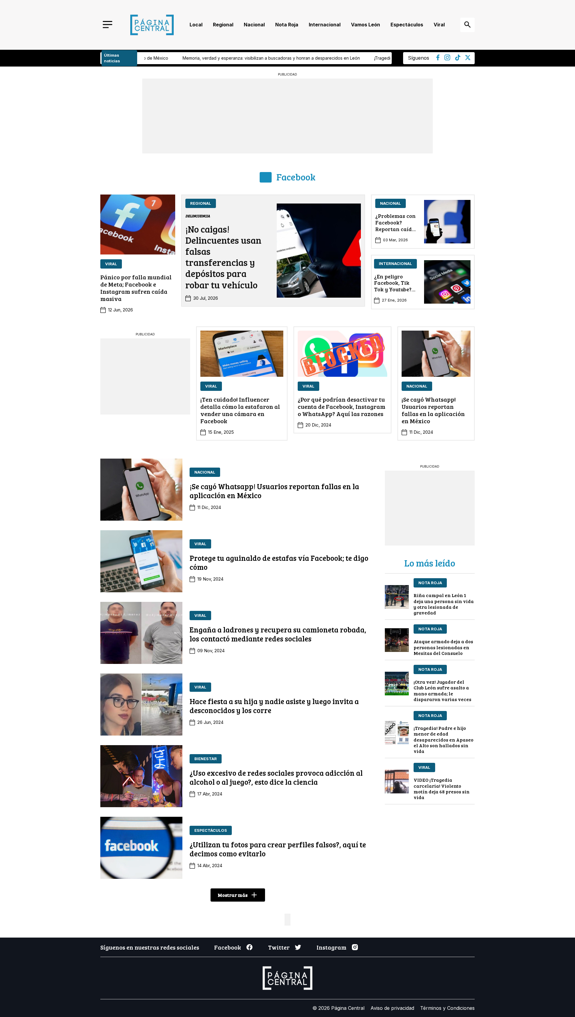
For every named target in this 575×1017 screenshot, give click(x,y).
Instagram (331, 947)
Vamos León (365, 25)
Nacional (254, 25)
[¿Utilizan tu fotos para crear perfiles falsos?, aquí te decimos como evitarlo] (141, 848)
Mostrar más (233, 895)
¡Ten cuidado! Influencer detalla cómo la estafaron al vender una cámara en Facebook (240, 410)
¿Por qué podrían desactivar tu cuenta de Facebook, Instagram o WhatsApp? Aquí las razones (341, 406)
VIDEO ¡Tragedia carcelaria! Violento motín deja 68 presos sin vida (442, 788)
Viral (439, 25)
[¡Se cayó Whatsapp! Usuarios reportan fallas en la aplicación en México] (436, 354)
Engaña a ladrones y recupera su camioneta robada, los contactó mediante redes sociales (278, 634)
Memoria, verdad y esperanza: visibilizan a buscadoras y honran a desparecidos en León (197, 58)
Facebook (295, 177)
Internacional (325, 25)
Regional (223, 25)
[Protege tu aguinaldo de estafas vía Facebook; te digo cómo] (141, 561)
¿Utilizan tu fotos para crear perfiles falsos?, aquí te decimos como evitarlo (278, 848)
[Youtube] (447, 59)
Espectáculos (407, 25)
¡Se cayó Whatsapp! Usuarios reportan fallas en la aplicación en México (433, 410)
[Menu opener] (107, 25)
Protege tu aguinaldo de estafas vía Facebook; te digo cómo (279, 562)
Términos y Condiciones (447, 1008)
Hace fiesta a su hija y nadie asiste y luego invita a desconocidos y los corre (274, 705)
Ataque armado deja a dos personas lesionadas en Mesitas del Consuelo (443, 647)
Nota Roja (286, 25)
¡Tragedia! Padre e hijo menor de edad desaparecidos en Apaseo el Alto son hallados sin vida (443, 739)
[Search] (467, 25)
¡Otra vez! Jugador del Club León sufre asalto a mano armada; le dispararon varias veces (442, 690)
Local (196, 25)
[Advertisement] (145, 375)
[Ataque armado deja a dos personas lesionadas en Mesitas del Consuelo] (397, 640)
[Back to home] (152, 24)
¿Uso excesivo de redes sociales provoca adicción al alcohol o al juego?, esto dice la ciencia (276, 777)
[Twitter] (467, 58)
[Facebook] (438, 59)
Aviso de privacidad (392, 1008)
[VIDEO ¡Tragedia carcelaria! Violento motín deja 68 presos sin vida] (397, 781)
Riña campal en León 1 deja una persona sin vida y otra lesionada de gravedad (444, 604)
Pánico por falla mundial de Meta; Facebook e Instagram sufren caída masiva (136, 288)
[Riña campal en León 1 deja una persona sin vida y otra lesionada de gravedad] (397, 597)
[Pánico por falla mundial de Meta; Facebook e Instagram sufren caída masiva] (137, 224)
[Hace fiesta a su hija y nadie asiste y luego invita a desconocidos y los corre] (141, 705)
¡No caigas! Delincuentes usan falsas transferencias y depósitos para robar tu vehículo (223, 257)
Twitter (279, 947)
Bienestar (205, 758)
